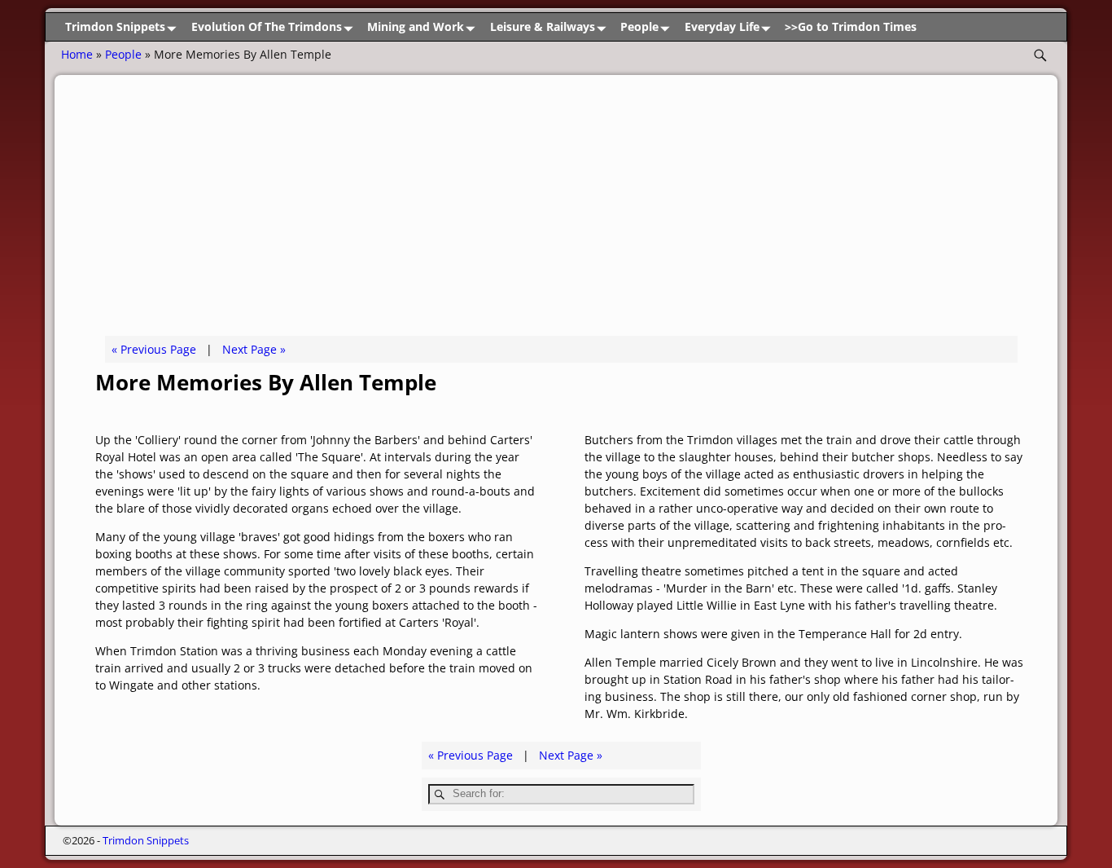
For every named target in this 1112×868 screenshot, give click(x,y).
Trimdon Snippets (115, 26)
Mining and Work (415, 26)
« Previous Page (154, 349)
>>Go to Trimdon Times (851, 26)
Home (77, 54)
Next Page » (254, 349)
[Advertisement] (561, 213)
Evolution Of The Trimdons (266, 26)
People (639, 26)
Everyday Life (722, 26)
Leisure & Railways (542, 26)
